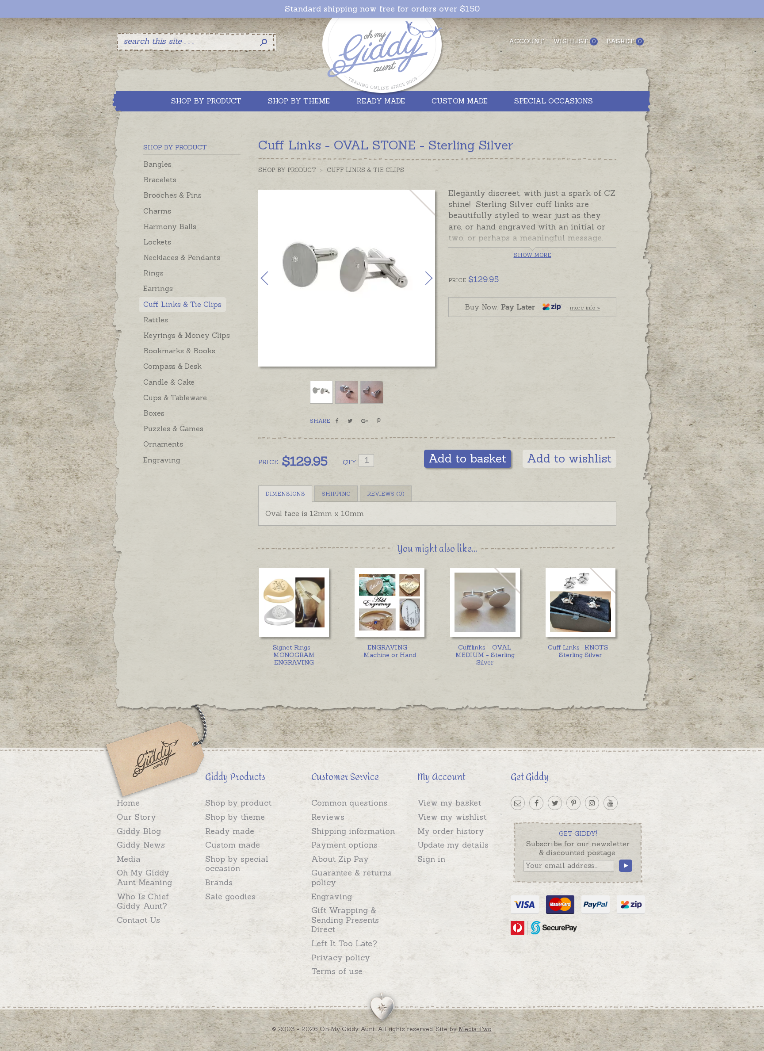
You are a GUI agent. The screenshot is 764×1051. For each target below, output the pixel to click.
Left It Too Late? (344, 943)
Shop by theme (235, 817)
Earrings (158, 288)
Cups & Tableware (175, 397)
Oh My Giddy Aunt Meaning (144, 877)
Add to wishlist (569, 458)
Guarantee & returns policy (351, 877)
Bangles (157, 164)
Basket (624, 41)
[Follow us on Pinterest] (573, 803)
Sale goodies (230, 896)
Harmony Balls (169, 226)
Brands (219, 882)
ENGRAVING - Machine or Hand (389, 651)
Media (129, 859)
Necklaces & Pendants (181, 257)
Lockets (157, 241)
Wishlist (574, 41)
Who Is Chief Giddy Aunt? (143, 901)
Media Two (475, 1029)
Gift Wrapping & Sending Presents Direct (345, 919)
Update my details (453, 845)
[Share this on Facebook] (337, 421)
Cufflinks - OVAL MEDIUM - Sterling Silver (485, 654)
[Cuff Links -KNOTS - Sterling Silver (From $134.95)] (580, 602)
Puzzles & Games (173, 428)
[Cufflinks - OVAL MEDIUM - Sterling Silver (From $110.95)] (485, 602)
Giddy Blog (139, 831)
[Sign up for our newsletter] (518, 803)
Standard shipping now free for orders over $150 (382, 9)
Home (128, 803)
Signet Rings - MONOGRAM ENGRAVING (294, 654)
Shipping (336, 493)
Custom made (232, 845)
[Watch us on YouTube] (611, 803)
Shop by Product (287, 170)
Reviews (327, 817)
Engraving (161, 459)
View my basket (449, 803)
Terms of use (337, 971)
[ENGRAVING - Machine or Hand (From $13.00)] (389, 602)
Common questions (349, 803)
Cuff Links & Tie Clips (182, 304)
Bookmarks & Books (179, 350)
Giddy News (141, 845)
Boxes (153, 413)
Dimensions (285, 493)
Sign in (431, 859)
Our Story (136, 817)
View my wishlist (451, 817)
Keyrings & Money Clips (186, 335)
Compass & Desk (172, 366)
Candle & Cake (169, 382)
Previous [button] (273, 278)
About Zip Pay (340, 859)
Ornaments (163, 444)
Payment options (344, 845)
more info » (585, 307)
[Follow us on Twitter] (555, 803)
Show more (532, 255)
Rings (153, 272)
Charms (157, 210)
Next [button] (419, 278)
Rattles (155, 319)
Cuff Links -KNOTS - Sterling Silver (580, 651)
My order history (450, 831)
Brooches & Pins (172, 195)
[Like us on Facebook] (536, 803)
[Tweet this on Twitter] (350, 421)
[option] (347, 278)
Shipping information (353, 831)
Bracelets (159, 179)
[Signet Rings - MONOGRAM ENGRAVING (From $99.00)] (294, 602)
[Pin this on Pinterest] (378, 421)
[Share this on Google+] (364, 421)
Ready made (229, 831)
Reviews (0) (386, 493)
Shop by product (238, 803)
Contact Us (138, 920)
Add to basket (467, 458)
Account (526, 41)
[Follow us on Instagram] (592, 803)
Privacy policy (340, 957)
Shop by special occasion (236, 864)
